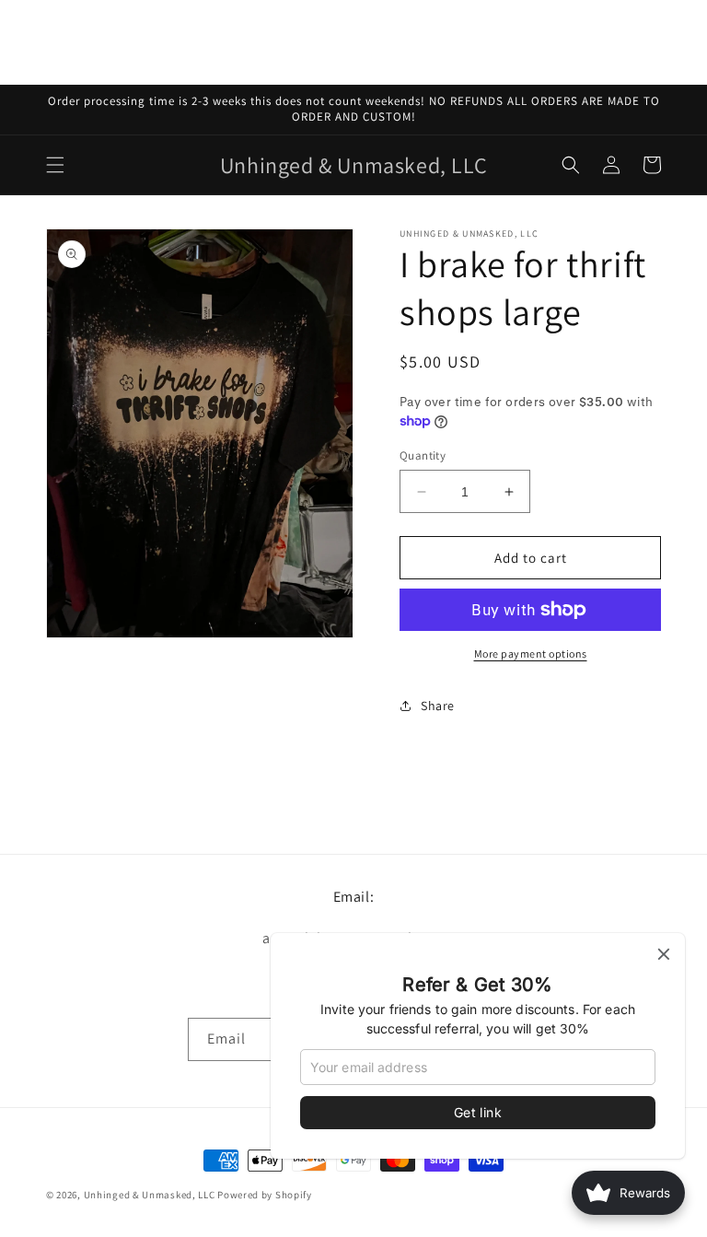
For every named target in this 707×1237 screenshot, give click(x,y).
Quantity (423, 455)
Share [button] (438, 705)
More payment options (530, 653)
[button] (55, 165)
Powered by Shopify (264, 1194)
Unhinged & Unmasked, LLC (149, 1194)
